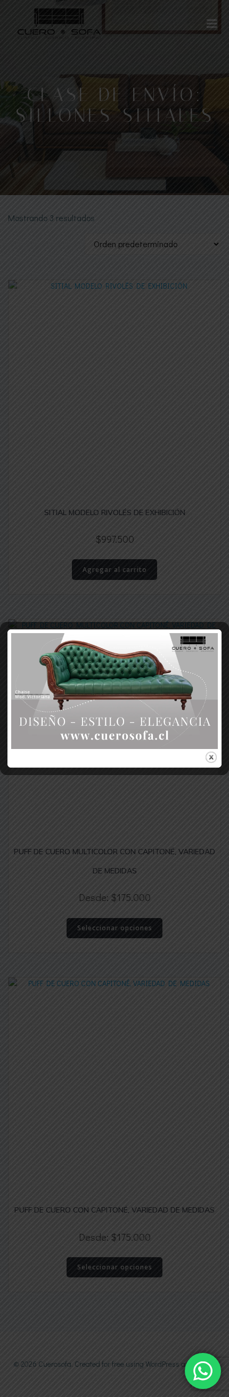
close (211, 757)
